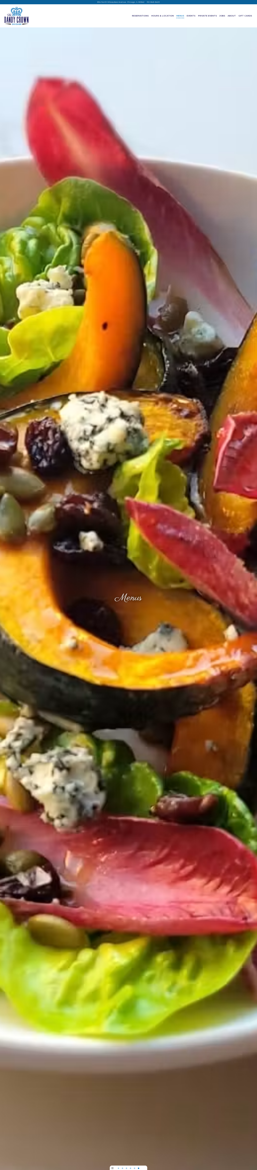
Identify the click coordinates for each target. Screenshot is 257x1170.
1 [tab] (118, 1168)
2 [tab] (122, 1168)
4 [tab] (130, 1168)
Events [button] (191, 16)
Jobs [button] (222, 16)
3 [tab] (126, 1168)
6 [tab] (138, 1168)
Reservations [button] (140, 16)
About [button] (232, 16)
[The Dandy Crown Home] (16, 15)
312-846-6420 (153, 2)
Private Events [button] (207, 16)
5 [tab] (134, 1168)
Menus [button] (180, 16)
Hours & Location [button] (162, 16)
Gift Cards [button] (245, 16)
